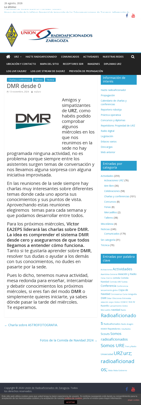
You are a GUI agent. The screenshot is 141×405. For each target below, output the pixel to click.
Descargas (107, 146)
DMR (103, 298)
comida (116, 277)
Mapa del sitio (49, 63)
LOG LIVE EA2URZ (16, 71)
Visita (110, 370)
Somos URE (112, 345)
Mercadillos (110, 212)
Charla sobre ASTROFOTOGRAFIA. (31, 325)
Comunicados (70, 56)
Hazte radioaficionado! (41, 56)
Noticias (105, 229)
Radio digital (107, 130)
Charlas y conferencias (20, 79)
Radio (123, 310)
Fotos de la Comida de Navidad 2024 (68, 340)
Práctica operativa (111, 114)
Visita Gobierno (120, 370)
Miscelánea (107, 223)
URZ (16, 56)
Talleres (38, 79)
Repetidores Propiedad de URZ (118, 125)
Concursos (110, 201)
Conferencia (108, 286)
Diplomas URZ (112, 63)
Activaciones (106, 269)
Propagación (108, 95)
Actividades (91, 56)
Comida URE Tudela (118, 282)
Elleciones (117, 298)
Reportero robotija (111, 109)
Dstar (109, 298)
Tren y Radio (130, 346)
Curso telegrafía (129, 294)
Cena (103, 278)
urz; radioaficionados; (117, 361)
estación (104, 302)
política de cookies (73, 398)
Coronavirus (116, 294)
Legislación (107, 136)
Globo (117, 302)
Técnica (50, 79)
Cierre (109, 278)
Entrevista (126, 298)
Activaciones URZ (114, 180)
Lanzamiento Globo (119, 306)
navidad (115, 309)
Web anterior (108, 152)
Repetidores (114, 328)
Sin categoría (108, 239)
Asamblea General (109, 274)
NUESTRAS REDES (113, 56)
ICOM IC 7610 (126, 302)
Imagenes (94, 63)
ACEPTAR (70, 402)
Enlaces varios (109, 141)
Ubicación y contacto (21, 63)
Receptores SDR (73, 63)
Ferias (107, 207)
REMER (104, 329)
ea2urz (37, 91)
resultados (126, 329)
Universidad (107, 354)
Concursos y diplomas (113, 120)
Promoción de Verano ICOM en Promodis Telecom (32, 10)
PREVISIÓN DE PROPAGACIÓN (86, 71)
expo (111, 302)
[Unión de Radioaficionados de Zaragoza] (8, 56)
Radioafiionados (112, 323)
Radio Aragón (127, 324)
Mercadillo (106, 310)
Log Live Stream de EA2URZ (48, 71)
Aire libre (109, 185)
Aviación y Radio (127, 274)
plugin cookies (133, 400)
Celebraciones (112, 191)
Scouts (105, 334)
